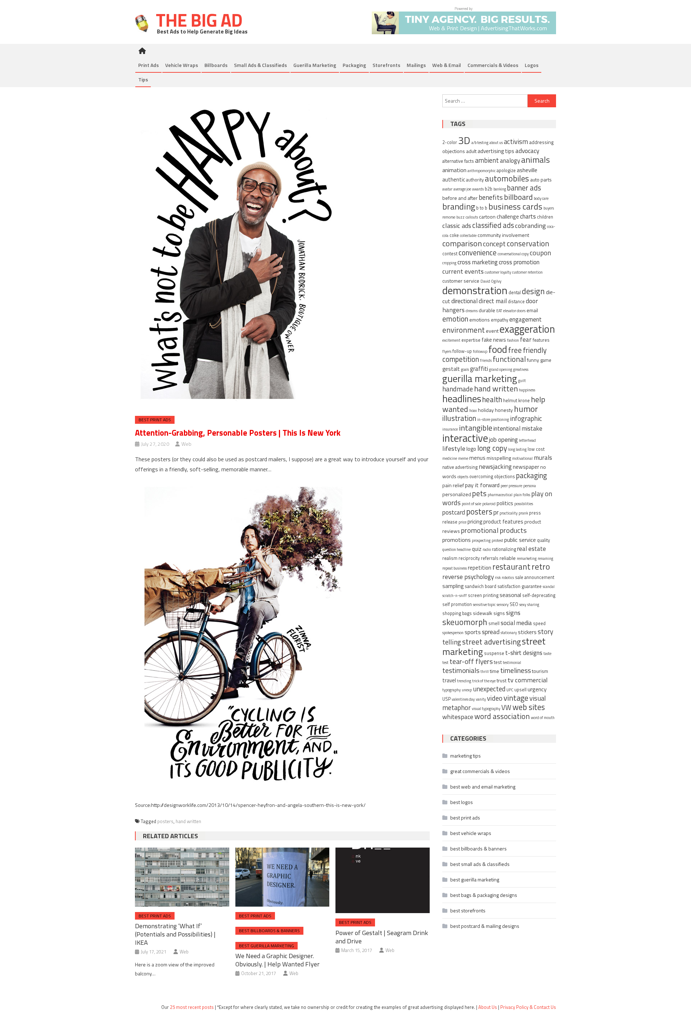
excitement (451, 340)
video (494, 698)
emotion (455, 318)
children (545, 217)
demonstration (474, 290)
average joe (462, 189)
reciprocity (469, 558)
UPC (509, 690)
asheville (527, 170)
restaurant (511, 566)
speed (539, 623)
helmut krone (516, 400)
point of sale (471, 504)
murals (543, 457)
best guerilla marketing (266, 945)
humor (526, 408)
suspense (494, 653)
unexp (467, 690)
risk (498, 577)
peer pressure (511, 486)
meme (463, 458)
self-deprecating (538, 595)
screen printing (483, 595)
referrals (489, 558)
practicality (509, 513)
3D (464, 140)
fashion (513, 340)
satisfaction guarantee (519, 586)
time (494, 671)
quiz (477, 549)
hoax (473, 410)
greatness (520, 369)
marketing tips (465, 755)
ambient (487, 160)
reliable (508, 558)
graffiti (479, 368)
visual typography (486, 708)
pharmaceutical (500, 495)
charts (528, 216)
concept (494, 243)
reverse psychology (468, 576)
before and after (460, 198)
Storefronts (386, 65)
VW (506, 707)
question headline (456, 549)
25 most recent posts (192, 1007)
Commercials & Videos (493, 65)
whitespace (457, 717)
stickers (527, 632)
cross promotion (519, 262)
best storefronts (467, 910)
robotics (508, 577)
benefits (491, 197)
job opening (503, 439)
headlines (461, 398)
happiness (527, 390)
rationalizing (504, 549)
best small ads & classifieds (480, 864)
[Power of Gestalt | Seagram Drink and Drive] (382, 880)
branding (458, 206)
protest (497, 540)
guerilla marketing (479, 378)
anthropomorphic (482, 171)
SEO (514, 604)
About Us (487, 1007)
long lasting (517, 449)
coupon (540, 252)
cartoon (487, 216)
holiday (486, 410)
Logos (531, 65)
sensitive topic (484, 604)
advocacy (527, 151)
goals (465, 369)
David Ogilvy (490, 281)
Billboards (215, 65)
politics (505, 503)
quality (543, 540)
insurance (450, 429)
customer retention (527, 272)
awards (478, 189)
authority (475, 179)
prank (523, 513)
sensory (503, 604)
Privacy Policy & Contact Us (528, 1007)
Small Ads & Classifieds (260, 65)
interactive (465, 438)
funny (533, 360)
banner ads (524, 187)
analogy (510, 160)
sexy (522, 604)
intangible (475, 428)
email (532, 310)
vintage (515, 698)
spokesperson (453, 633)
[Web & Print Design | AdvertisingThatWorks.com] (464, 20)
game (545, 360)
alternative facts (458, 161)
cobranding (530, 225)
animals (535, 159)
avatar (447, 189)
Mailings (416, 65)
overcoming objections (492, 476)
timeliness (515, 670)
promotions (456, 539)
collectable (468, 235)
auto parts (541, 179)
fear (526, 339)
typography (451, 690)
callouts (472, 217)
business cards (515, 206)
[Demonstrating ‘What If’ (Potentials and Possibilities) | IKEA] (182, 877)
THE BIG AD (197, 19)
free (515, 350)
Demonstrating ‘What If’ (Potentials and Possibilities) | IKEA (175, 934)
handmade (457, 388)
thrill (484, 671)
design (533, 291)
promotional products (494, 530)
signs (513, 612)
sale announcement (534, 577)
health (492, 399)
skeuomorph (464, 622)
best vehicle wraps (470, 833)
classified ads (493, 225)
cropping (449, 263)
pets (479, 493)
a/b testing (479, 142)
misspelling (499, 458)
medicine (449, 458)
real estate (531, 548)
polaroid (489, 504)
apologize (506, 170)
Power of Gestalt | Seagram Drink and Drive (381, 937)
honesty (504, 410)
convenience (478, 252)
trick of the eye (484, 681)
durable (487, 310)
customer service (460, 280)
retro (541, 566)
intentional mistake (517, 428)
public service (520, 539)
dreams (472, 311)
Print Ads (148, 65)
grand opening (500, 369)
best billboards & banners (269, 930)
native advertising (460, 467)
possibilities (523, 504)
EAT (499, 311)
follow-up (462, 351)
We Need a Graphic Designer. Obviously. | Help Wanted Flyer (277, 960)
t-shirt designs (523, 652)
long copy (492, 448)
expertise (470, 340)
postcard (453, 512)
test (498, 662)
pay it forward (482, 485)
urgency (537, 689)
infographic (526, 418)
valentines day (463, 699)
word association (502, 716)
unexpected (489, 689)
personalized (456, 494)
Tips (143, 79)
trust (501, 680)
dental (515, 292)
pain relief (453, 485)
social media (516, 623)
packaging (531, 475)
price (462, 522)
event (492, 330)
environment (463, 330)
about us (496, 142)
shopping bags (457, 613)
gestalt (451, 369)
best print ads (155, 419)
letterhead (527, 440)
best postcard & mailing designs (484, 926)
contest (449, 253)
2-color (449, 142)
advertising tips (496, 151)
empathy (499, 319)
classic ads (456, 225)
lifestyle (453, 448)
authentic (453, 179)
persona (529, 486)
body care (541, 198)
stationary (509, 633)
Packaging (354, 65)
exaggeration (527, 329)
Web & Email (446, 65)
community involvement (503, 235)
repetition (479, 567)
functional (509, 359)
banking (499, 189)
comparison (462, 243)
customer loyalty (498, 272)
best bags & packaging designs (483, 895)
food (497, 349)
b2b (488, 188)
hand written (188, 821)
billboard (518, 197)
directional (464, 301)
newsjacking (495, 466)
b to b (481, 208)
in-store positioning (493, 419)
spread (491, 632)
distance (516, 301)
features (541, 340)
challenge (508, 216)
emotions (479, 319)
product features (503, 521)
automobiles (507, 178)
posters (165, 821)
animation (454, 170)
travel (449, 680)
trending (464, 681)
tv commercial (527, 680)
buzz (460, 217)
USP (446, 699)
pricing (475, 521)
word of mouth (543, 717)
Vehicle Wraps (181, 65)
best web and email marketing (482, 786)
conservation (528, 243)
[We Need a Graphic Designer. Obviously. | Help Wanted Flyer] (282, 877)
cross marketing (477, 262)
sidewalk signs (489, 613)
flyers (446, 351)
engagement (525, 319)
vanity (481, 699)
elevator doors (514, 311)
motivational (522, 458)
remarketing (527, 558)
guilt (522, 380)
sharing (533, 604)
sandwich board (480, 586)
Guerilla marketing (314, 65)
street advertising (491, 641)
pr (495, 512)
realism (449, 558)
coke (454, 235)
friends (486, 360)
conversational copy (513, 254)
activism (516, 141)
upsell (520, 689)
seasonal (510, 594)
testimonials (460, 670)
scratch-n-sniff (454, 595)
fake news (494, 340)
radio (487, 549)
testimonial (512, 662)
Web (186, 444)
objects (462, 477)
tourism (540, 671)
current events (463, 271)
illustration (459, 418)
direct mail (493, 301)
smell (494, 623)
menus (477, 458)
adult (471, 151)
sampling (453, 586)
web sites (528, 707)
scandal (549, 586)
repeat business (454, 568)
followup (480, 351)
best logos (461, 802)
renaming (545, 558)
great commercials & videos (480, 771)
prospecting (481, 540)
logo (471, 449)
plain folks (522, 495)
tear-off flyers (471, 661)
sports (473, 632)
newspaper (526, 467)
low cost (536, 449)
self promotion (457, 604)
